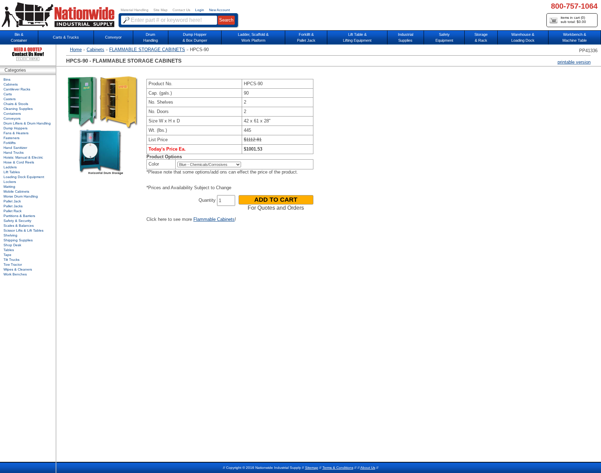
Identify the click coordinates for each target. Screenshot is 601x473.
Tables (8, 250)
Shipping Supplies (18, 240)
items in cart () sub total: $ (573, 20)
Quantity (207, 200)
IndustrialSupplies (405, 37)
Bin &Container (19, 37)
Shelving (10, 235)
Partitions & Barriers (19, 216)
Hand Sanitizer (15, 148)
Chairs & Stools (15, 104)
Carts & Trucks (66, 37)
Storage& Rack (481, 37)
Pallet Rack (12, 211)
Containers (12, 113)
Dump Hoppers (15, 128)
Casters (9, 99)
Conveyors (12, 118)
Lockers (9, 182)
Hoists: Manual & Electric (23, 157)
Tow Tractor (12, 264)
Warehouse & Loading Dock (523, 37)
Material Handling (135, 10)
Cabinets (95, 49)
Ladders (10, 167)
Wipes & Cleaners (17, 269)
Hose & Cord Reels (18, 162)
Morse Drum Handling (20, 196)
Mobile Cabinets (16, 191)
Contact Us (181, 10)
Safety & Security (17, 221)
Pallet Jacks (13, 206)
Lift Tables (11, 172)
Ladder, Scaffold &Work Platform (253, 37)
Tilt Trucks (11, 260)
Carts (7, 94)
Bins (6, 79)
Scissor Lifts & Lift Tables (23, 230)
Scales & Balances (18, 225)
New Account (219, 10)
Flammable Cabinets (214, 219)
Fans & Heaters (16, 133)
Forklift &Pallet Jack (306, 37)
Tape (7, 255)
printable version (574, 62)
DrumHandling (150, 37)
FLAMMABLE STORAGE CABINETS (147, 49)
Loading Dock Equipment (23, 177)
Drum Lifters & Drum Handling (27, 123)
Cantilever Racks (16, 89)
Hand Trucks (13, 152)
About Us (367, 468)
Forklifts (9, 143)
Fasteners (11, 138)
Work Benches (15, 274)
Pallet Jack (12, 201)
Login (199, 10)
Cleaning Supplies (18, 109)
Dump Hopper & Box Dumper (195, 37)
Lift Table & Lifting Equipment (357, 37)
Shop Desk (12, 245)
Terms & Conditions (337, 468)
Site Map (160, 10)
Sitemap (311, 468)
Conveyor (113, 37)
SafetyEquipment (444, 37)
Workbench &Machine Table (574, 37)
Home (76, 49)
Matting (9, 187)
